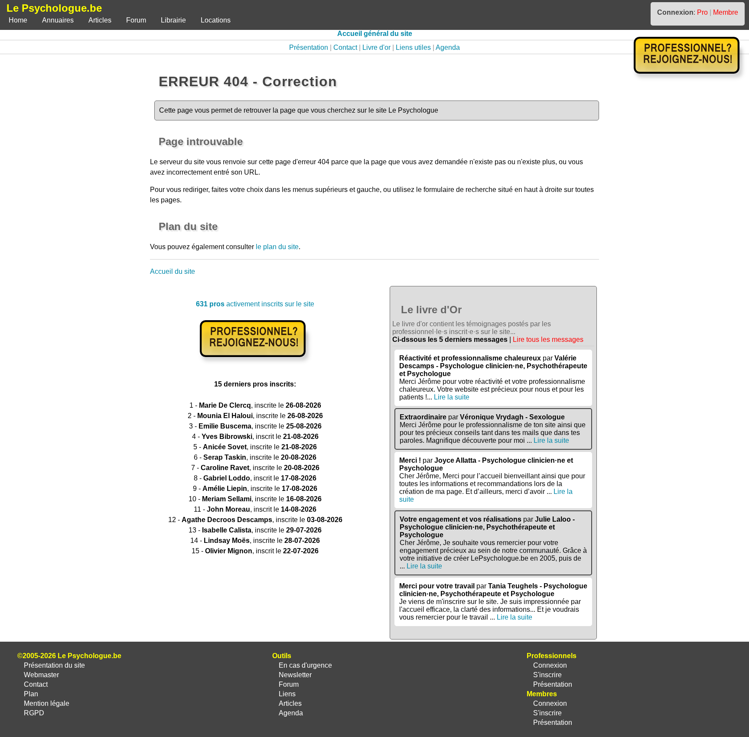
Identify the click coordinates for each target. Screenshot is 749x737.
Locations (216, 20)
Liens (287, 694)
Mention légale (46, 703)
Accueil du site (172, 271)
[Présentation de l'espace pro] (255, 363)
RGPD (34, 713)
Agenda (448, 47)
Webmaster (41, 675)
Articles (99, 20)
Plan (31, 694)
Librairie (173, 20)
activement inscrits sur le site (255, 304)
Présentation (308, 47)
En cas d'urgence (305, 665)
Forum (136, 20)
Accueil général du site (374, 33)
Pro (702, 12)
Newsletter (295, 675)
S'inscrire (547, 675)
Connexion (550, 665)
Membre (725, 12)
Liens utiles (413, 47)
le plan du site (277, 246)
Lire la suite (451, 397)
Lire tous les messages (548, 339)
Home (18, 20)
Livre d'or (376, 47)
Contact (345, 47)
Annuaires (58, 20)
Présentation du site (54, 665)
